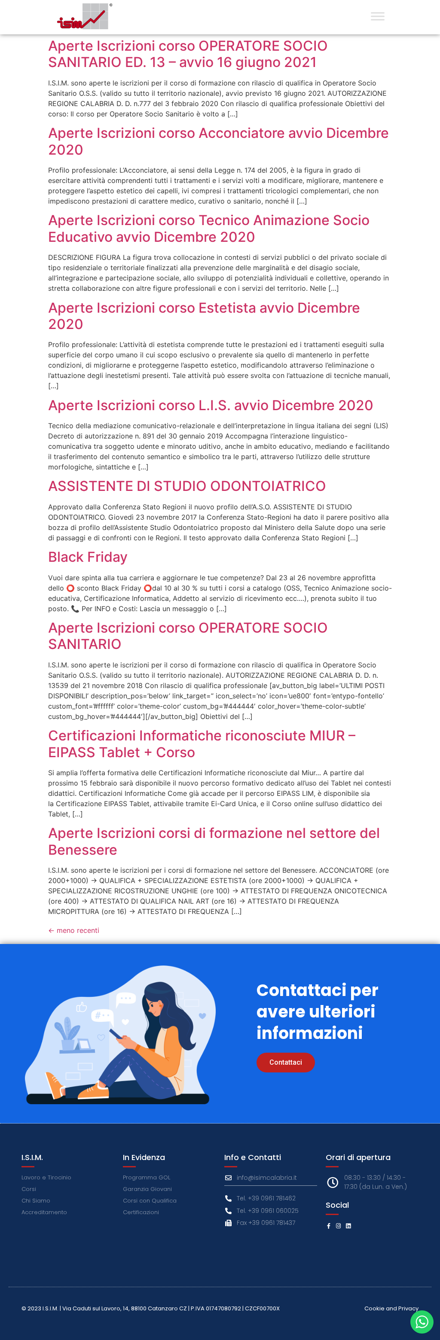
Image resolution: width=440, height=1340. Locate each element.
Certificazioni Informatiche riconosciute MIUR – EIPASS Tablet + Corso (201, 743)
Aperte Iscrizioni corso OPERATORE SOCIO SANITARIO (188, 635)
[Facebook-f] (328, 1226)
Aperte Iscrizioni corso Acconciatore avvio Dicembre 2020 (218, 141)
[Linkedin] (348, 1226)
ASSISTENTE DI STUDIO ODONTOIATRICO (187, 486)
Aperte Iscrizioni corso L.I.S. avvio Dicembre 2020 (210, 405)
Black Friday (88, 556)
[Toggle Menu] (378, 16)
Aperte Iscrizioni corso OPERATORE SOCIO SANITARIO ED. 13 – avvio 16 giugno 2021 (188, 53)
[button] (286, 1062)
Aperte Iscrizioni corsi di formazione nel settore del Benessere (214, 841)
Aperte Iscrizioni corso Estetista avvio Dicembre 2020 (204, 315)
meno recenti (73, 930)
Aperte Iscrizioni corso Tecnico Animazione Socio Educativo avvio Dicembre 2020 (209, 228)
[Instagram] (338, 1226)
